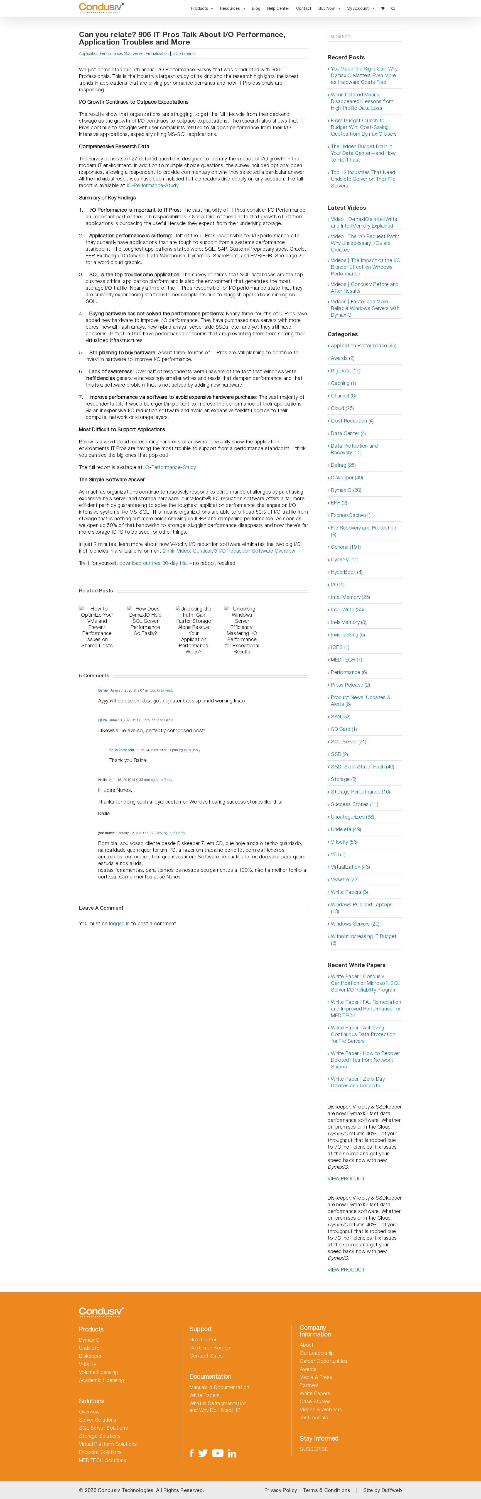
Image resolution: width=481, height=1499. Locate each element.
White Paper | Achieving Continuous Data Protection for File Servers (363, 1034)
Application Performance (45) (363, 345)
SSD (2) (339, 754)
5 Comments (184, 53)
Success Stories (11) (354, 804)
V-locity (87, 1364)
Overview (89, 1412)
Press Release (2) (350, 685)
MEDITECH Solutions (102, 1460)
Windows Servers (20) (355, 924)
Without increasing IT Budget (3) (363, 939)
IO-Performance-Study (152, 185)
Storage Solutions (100, 1436)
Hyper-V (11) (345, 559)
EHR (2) (339, 503)
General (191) (346, 547)
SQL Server (134, 53)
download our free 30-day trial (153, 563)
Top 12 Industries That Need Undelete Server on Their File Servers (363, 179)
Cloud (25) (342, 408)
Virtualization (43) (350, 867)
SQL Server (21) (349, 741)
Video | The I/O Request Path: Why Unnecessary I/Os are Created (365, 243)
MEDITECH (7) (346, 660)
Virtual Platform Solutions (108, 1444)
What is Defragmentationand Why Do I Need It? (218, 1406)
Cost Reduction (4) (352, 421)
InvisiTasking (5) (348, 635)
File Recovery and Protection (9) (363, 531)
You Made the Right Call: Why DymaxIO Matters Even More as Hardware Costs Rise (364, 75)
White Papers (205, 1395)
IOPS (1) (340, 647)
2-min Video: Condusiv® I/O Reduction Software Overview (229, 551)
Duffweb (392, 1490)
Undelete (89, 1348)
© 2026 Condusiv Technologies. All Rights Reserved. (141, 1490)
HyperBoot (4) (346, 572)
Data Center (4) (348, 433)
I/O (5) (338, 584)
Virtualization (157, 53)
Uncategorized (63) (352, 817)
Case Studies (315, 1401)
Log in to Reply (162, 690)
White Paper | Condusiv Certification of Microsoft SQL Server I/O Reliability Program (365, 983)
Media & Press (316, 1377)
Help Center (203, 1339)
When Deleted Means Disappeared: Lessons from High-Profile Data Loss (362, 101)
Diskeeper (90, 1356)
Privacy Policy (280, 1490)
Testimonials (314, 1417)
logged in (119, 923)
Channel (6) (343, 396)
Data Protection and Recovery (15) (354, 449)
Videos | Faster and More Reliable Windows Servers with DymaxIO (365, 308)
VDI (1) (338, 854)
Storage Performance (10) (360, 792)
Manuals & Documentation (219, 1387)
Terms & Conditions (326, 1490)
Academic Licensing (101, 1380)
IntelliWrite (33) (347, 609)
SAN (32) (340, 716)
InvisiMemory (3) (348, 622)
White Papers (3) (349, 892)
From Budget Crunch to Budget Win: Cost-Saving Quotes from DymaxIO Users (364, 127)
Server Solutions (97, 1420)
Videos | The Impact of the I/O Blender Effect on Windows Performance (366, 267)
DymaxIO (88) (346, 490)
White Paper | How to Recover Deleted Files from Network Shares (365, 1060)
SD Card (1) (344, 729)
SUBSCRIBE (314, 1449)
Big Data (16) (345, 370)
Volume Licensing (98, 1372)
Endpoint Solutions (100, 1452)
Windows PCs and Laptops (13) (361, 908)
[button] (393, 8)
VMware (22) (345, 879)
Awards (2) (342, 358)
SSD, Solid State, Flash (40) (362, 767)
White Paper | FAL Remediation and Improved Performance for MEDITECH (366, 1008)
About (307, 1345)
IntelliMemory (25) (350, 597)
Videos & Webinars (321, 1409)
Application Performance (100, 53)
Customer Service (210, 1348)
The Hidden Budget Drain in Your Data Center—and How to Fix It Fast (363, 153)
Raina (102, 720)
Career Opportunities (323, 1361)
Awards (308, 1369)
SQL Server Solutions (103, 1428)
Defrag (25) (343, 465)
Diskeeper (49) (347, 477)
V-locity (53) (344, 842)
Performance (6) (349, 672)
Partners (309, 1385)
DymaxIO (89, 1340)
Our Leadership (317, 1353)
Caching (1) (343, 383)
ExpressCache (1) (350, 515)
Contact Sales (206, 1356)
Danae (103, 690)
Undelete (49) (346, 829)
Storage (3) (343, 779)
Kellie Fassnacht (121, 750)
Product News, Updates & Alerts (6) (360, 700)
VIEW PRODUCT (346, 1178)
